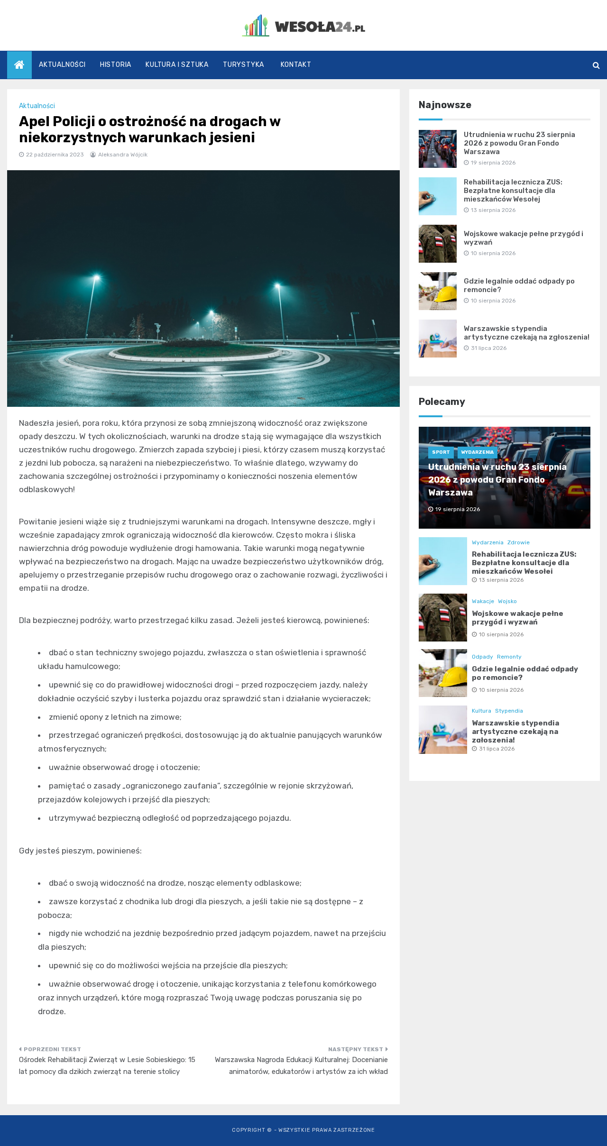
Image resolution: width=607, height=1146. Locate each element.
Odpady (482, 656)
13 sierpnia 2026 (501, 580)
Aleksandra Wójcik (122, 154)
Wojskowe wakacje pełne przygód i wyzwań (517, 617)
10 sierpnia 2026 (501, 634)
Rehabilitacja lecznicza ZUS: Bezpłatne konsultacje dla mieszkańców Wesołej (513, 190)
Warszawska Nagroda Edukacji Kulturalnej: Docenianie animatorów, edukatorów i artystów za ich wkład (301, 1065)
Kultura (481, 710)
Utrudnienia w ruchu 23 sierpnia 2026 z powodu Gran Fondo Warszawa (519, 143)
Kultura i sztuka (177, 65)
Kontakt (296, 65)
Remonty (509, 656)
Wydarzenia (477, 452)
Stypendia (509, 710)
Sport (441, 452)
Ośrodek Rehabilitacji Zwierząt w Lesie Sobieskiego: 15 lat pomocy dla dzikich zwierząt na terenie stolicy (107, 1065)
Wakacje (483, 601)
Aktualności (62, 65)
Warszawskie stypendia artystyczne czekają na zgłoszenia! (526, 332)
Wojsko (507, 601)
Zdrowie (518, 542)
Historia (115, 65)
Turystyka (243, 65)
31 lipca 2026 (497, 748)
